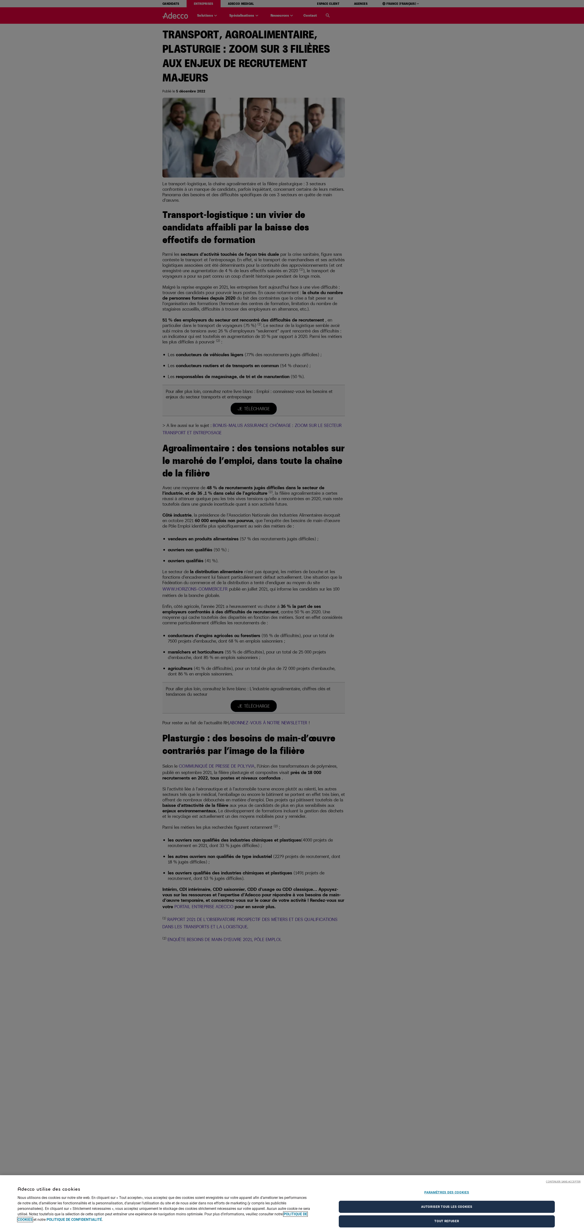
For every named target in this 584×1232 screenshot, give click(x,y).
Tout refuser (446, 1221)
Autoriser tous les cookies (446, 1206)
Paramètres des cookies (446, 1192)
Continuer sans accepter (563, 1181)
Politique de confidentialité (74, 1219)
